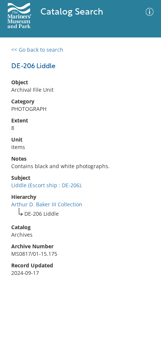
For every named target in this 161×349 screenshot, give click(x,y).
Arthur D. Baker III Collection (46, 204)
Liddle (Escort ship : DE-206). (46, 185)
